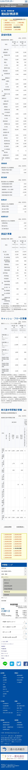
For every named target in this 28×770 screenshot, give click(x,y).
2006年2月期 (18, 555)
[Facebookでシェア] (25, 665)
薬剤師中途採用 (6, 724)
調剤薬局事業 (8, 24)
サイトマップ (4, 735)
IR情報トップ (7, 565)
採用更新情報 (19, 724)
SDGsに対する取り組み (8, 712)
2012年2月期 (18, 548)
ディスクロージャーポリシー (7, 643)
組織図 (4, 686)
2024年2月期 (18, 534)
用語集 (2, 658)
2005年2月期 (8, 557)
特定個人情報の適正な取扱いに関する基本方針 (11, 737)
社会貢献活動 (5, 705)
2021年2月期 (8, 539)
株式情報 (4, 600)
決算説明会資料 (8, 586)
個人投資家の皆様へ (7, 571)
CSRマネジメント (6, 708)
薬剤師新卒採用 (6, 722)
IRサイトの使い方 (5, 655)
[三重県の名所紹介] (14, 752)
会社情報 (2, 673)
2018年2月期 (18, 541)
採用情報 (2, 720)
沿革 (4, 684)
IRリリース (7, 580)
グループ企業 (5, 691)
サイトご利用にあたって (6, 743)
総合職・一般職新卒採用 (8, 727)
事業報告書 (20, 4)
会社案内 (5, 693)
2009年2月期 (8, 553)
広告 (4, 696)
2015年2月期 (8, 546)
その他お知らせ (20, 727)
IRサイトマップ (4, 653)
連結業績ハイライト (10, 22)
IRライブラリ (14, 4)
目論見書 (6, 594)
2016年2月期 (18, 543)
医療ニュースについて (16, 741)
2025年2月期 (8, 534)
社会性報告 (5, 710)
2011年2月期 (8, 550)
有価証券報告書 (8, 588)
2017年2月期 (8, 543)
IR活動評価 (3, 648)
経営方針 (4, 568)
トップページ (3, 4)
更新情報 (16, 720)
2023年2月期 (8, 536)
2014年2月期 (18, 546)
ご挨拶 (4, 675)
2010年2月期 (18, 550)
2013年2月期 (8, 548)
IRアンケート (6, 632)
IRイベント (4, 597)
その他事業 (19, 682)
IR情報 (8, 4)
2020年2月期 (18, 539)
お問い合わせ (11, 735)
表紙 (6, 20)
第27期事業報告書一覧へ (19, 19)
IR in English (4, 651)
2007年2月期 (8, 555)
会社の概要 (18, 29)
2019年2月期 (8, 541)
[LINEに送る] (5, 665)
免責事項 (3, 646)
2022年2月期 (18, 536)
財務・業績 (4, 574)
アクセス (5, 682)
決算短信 (6, 583)
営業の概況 (21, 22)
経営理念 (5, 677)
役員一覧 (5, 689)
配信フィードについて (5, 741)
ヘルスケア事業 (19, 24)
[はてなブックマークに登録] (12, 665)
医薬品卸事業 (8, 27)
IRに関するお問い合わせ (9, 637)
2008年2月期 (18, 553)
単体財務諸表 (8, 29)
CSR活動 (2, 701)
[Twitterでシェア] (19, 665)
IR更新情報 (19, 722)
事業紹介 (16, 673)
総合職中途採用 (6, 729)
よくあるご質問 (4, 641)
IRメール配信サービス (8, 627)
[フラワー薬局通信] (14, 759)
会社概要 (5, 680)
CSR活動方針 (6, 703)
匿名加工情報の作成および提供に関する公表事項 (11, 739)
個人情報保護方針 (18, 735)
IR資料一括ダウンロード (9, 621)
